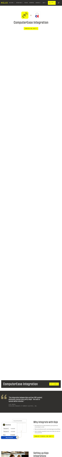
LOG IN (58, 3)
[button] (11, 3)
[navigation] (4, 3)
